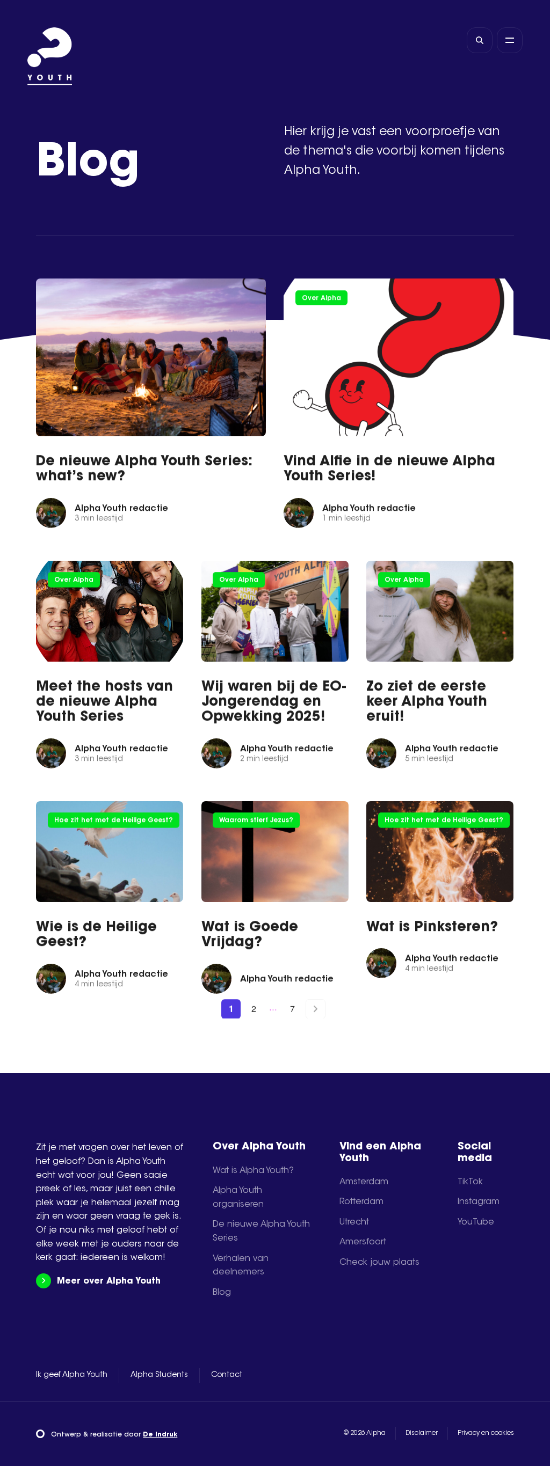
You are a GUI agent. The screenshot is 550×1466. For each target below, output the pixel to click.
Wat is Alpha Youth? (253, 1171)
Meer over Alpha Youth (108, 1281)
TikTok (470, 1182)
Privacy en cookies (486, 1433)
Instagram (479, 1202)
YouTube (476, 1222)
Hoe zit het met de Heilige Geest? (113, 820)
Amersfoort (362, 1242)
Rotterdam (361, 1202)
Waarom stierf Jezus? (256, 820)
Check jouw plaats (379, 1262)
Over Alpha (321, 298)
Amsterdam (363, 1182)
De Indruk (160, 1435)
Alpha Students (159, 1375)
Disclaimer (422, 1433)
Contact (226, 1375)
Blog (222, 1292)
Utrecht (354, 1222)
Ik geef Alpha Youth (71, 1375)
